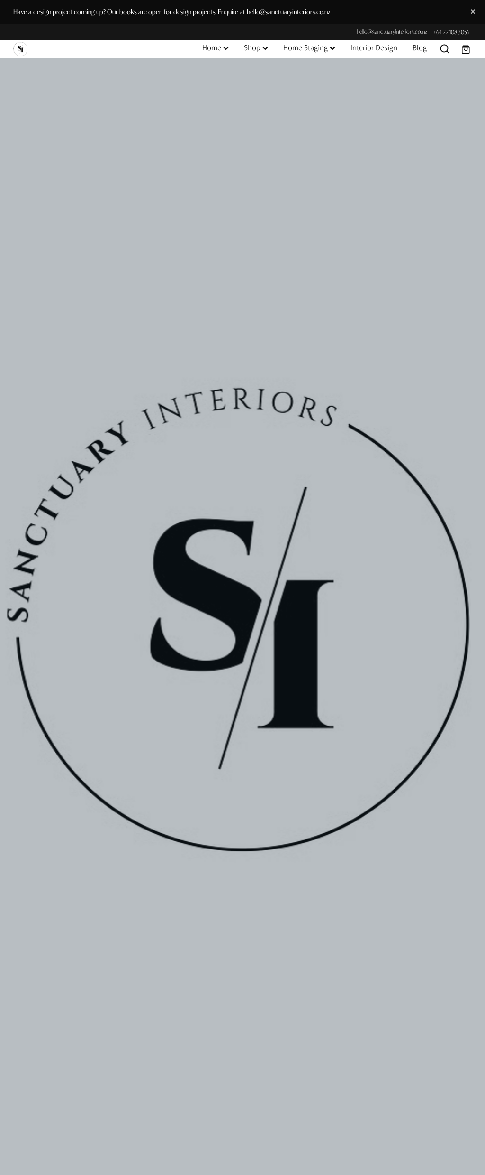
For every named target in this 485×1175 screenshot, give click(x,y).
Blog (420, 48)
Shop (253, 48)
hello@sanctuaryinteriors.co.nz (392, 32)
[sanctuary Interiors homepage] (59, 49)
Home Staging (306, 48)
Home (212, 48)
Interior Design (373, 48)
